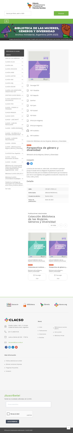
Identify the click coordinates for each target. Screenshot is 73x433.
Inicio (40, 327)
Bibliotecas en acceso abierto (61, 327)
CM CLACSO (58, 332)
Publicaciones (43, 330)
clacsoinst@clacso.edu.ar (15, 342)
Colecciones (42, 334)
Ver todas (53, 225)
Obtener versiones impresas (14, 364)
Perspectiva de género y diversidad (58, 267)
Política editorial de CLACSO (14, 360)
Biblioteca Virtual (59, 335)
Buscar (61, 13)
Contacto (8, 371)
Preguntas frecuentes (12, 367)
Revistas (41, 337)
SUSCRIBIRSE (12, 421)
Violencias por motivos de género (37, 267)
